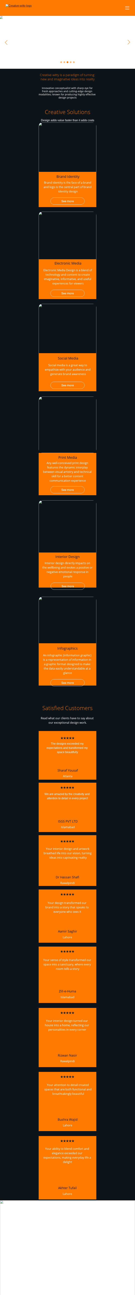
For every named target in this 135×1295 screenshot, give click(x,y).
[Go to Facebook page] (41, 1231)
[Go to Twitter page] (64, 1231)
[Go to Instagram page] (52, 1231)
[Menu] (127, 8)
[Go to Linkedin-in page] (67, 1293)
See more (67, 201)
